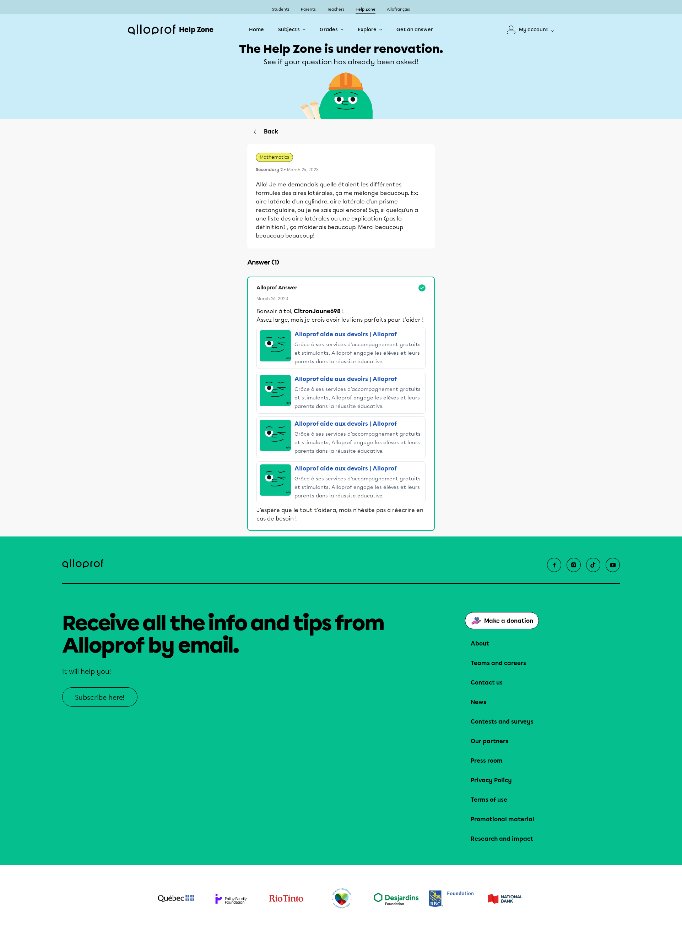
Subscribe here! (100, 697)
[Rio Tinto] (286, 899)
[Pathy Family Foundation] (231, 898)
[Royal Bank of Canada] (451, 898)
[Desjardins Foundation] (396, 899)
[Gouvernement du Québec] (176, 898)
